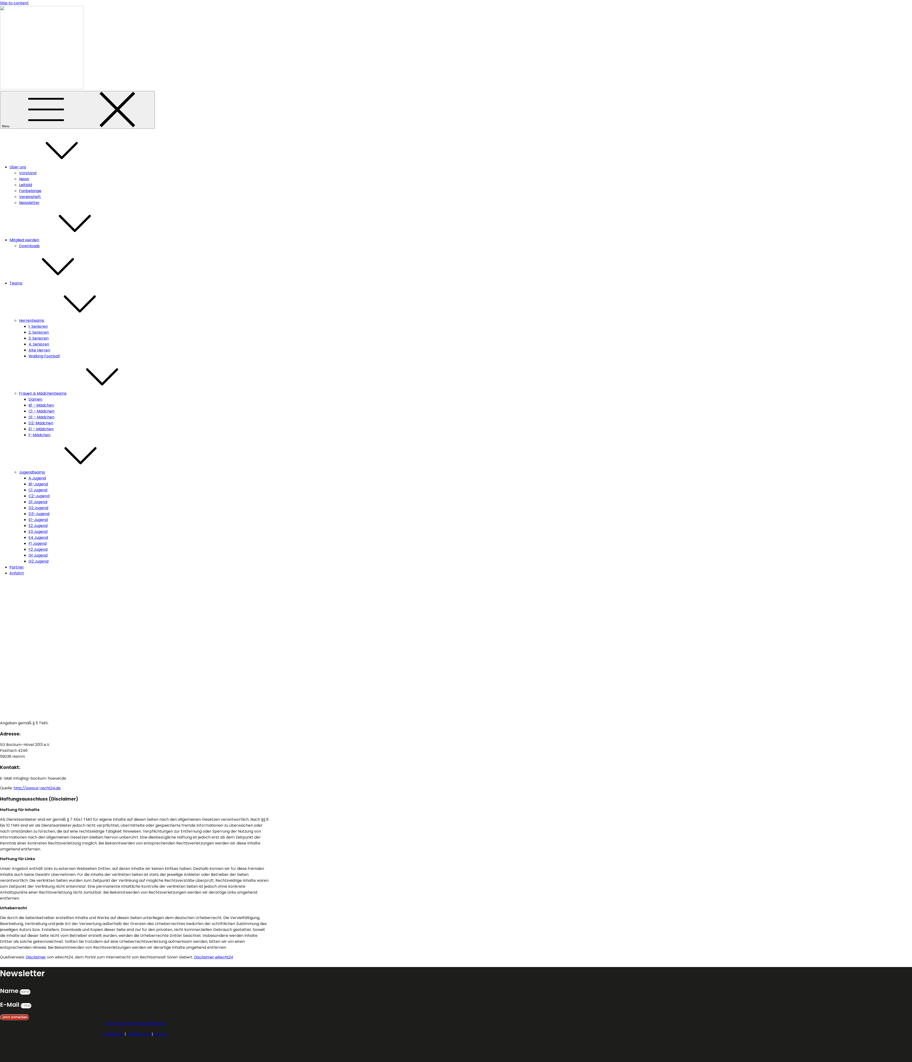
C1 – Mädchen (41, 411)
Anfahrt (17, 573)
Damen (35, 399)
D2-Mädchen (40, 423)
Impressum (113, 1034)
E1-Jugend (38, 519)
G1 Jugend (38, 555)
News (24, 179)
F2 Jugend (38, 549)
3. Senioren (38, 338)
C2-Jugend (38, 496)
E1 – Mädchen (41, 429)
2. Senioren (38, 332)
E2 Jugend (38, 525)
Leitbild (25, 185)
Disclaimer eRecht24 (213, 957)
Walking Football (44, 356)
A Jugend (37, 478)
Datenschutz (139, 1034)
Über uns (18, 167)
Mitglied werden (24, 240)
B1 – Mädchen (41, 405)
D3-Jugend (38, 514)
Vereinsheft (30, 196)
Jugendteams (32, 472)
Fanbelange (30, 191)
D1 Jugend (37, 502)
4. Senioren (38, 344)
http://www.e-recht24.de (37, 788)
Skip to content (14, 3)
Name (10, 991)
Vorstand (27, 173)
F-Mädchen (39, 435)
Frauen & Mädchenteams (42, 393)
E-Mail (10, 1004)
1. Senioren (38, 326)
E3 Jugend (38, 531)
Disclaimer (36, 957)
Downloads (29, 246)
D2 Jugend (38, 508)
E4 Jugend (38, 537)
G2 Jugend (38, 561)
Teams (16, 283)
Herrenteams (31, 320)
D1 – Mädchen (41, 417)
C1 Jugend (37, 490)
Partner (17, 567)
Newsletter (29, 202)
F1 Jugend (37, 543)
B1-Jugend (38, 484)
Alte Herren (39, 350)
